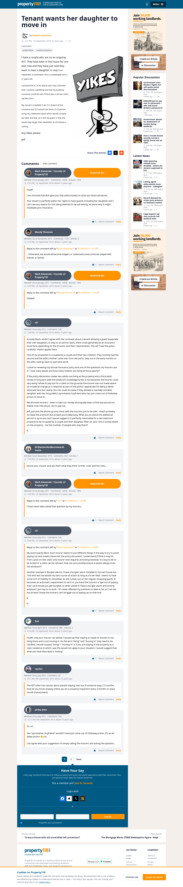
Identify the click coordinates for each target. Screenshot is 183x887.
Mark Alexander (65, 248)
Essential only (132, 877)
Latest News (129, 856)
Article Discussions (131, 863)
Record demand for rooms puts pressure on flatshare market (153, 200)
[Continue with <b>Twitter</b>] (76, 798)
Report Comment (106, 221)
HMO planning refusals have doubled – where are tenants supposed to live (153, 166)
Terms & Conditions (152, 856)
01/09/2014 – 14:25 (87, 248)
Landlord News (27, 50)
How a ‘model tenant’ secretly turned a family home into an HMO (153, 139)
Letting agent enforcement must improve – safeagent (152, 184)
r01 (59, 500)
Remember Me (29, 822)
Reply (118, 221)
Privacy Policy (150, 863)
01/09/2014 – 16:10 (88, 292)
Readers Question (41, 35)
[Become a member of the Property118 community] (148, 32)
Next (78, 759)
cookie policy (44, 882)
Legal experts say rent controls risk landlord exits (151, 216)
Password (60, 812)
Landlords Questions (44, 50)
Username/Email (27, 812)
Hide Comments (50, 163)
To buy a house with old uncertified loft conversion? (52, 837)
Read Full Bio (97, 172)
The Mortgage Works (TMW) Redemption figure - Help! (129, 837)
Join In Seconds (84, 783)
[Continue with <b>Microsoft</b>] (82, 798)
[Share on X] (115, 153)
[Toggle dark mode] (147, 4)
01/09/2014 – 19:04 (75, 500)
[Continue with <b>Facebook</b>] (62, 798)
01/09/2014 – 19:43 (87, 547)
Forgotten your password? (50, 822)
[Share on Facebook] (110, 153)
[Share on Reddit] (121, 153)
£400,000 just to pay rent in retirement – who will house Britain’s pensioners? (153, 104)
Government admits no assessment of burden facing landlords (152, 123)
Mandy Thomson (65, 292)
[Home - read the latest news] (80, 4)
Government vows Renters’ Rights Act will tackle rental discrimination (152, 86)
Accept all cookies (154, 877)
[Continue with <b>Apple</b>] (69, 798)
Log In (108, 816)
